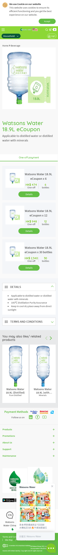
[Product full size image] (29, 78)
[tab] (29, 287)
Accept (47, 21)
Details (29, 194)
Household (9, 36)
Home (5, 45)
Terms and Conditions (12, 536)
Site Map (9, 539)
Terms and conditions (26, 321)
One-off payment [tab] (29, 157)
